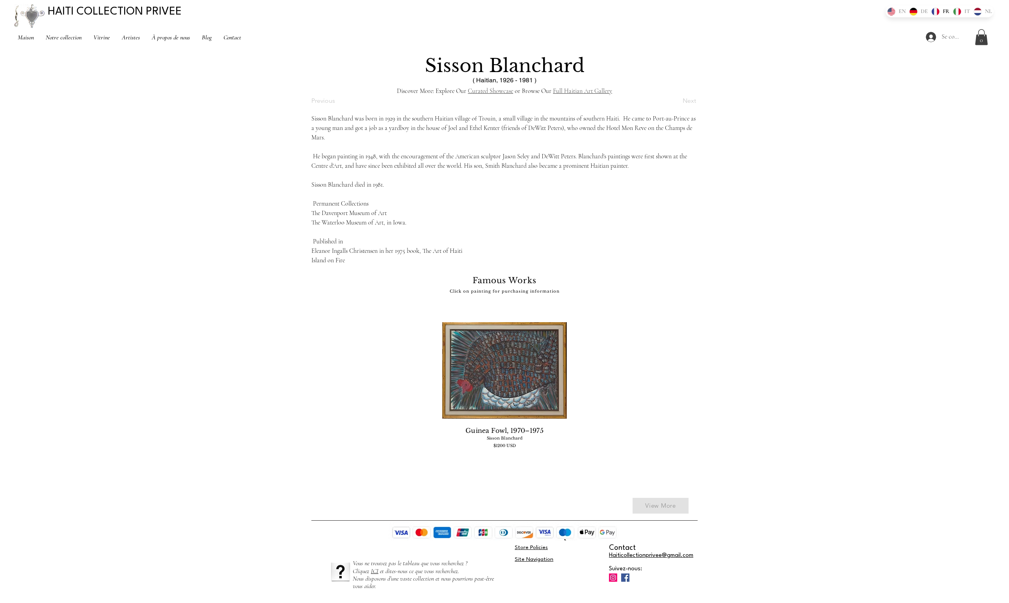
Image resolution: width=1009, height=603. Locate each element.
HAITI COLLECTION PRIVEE (115, 11)
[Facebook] (625, 577)
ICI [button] (374, 571)
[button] (981, 37)
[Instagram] (613, 577)
